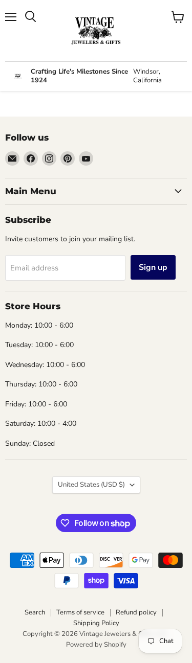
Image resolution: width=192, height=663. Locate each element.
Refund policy (136, 612)
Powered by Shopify (96, 644)
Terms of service (80, 612)
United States (91, 484)
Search (35, 612)
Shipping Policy (96, 623)
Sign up (153, 267)
